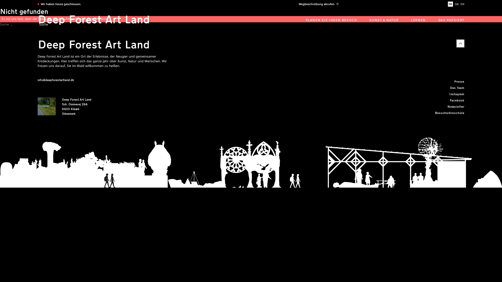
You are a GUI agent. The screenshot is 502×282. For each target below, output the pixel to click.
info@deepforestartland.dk (56, 80)
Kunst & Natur (383, 20)
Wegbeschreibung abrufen (316, 4)
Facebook (457, 100)
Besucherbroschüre (449, 113)
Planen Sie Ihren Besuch (331, 20)
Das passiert (451, 20)
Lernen (418, 20)
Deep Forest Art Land (94, 20)
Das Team (457, 88)
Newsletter (455, 106)
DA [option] (457, 4)
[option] (457, 4)
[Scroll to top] (460, 43)
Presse (459, 81)
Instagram (456, 94)
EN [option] (462, 4)
